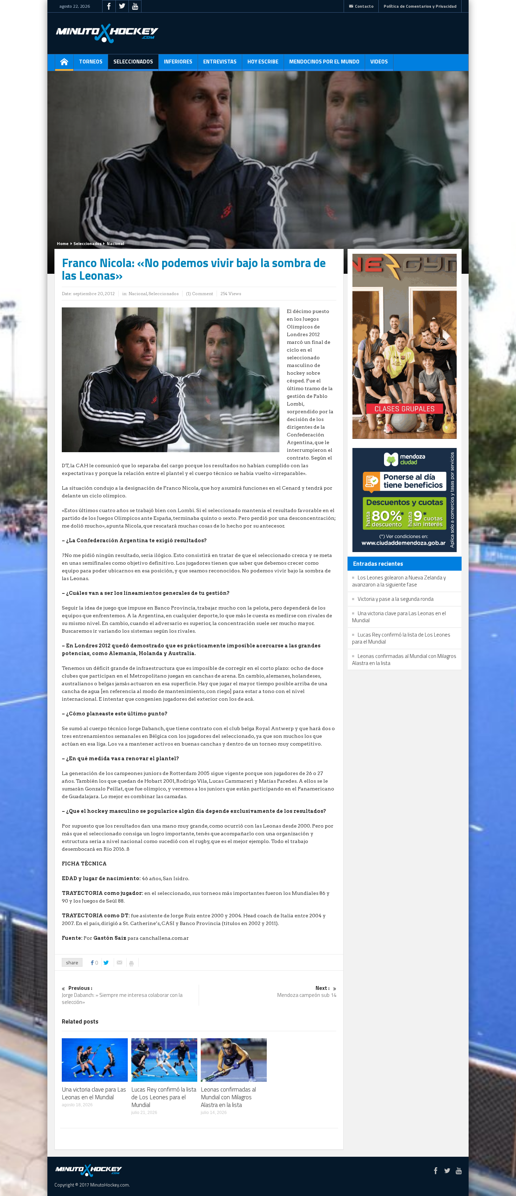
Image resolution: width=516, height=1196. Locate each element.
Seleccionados (133, 61)
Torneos (90, 61)
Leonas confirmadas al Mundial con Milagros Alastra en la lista (228, 1097)
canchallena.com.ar (164, 938)
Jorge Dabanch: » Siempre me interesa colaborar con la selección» (122, 995)
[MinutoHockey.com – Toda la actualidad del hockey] (107, 33)
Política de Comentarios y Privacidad (420, 6)
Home (62, 243)
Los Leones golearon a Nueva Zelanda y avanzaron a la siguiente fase (399, 581)
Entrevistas (220, 61)
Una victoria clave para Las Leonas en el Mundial (94, 1093)
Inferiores (178, 61)
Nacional (115, 243)
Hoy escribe (262, 61)
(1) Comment (199, 293)
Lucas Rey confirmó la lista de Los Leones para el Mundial (163, 1097)
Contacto (364, 6)
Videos (379, 61)
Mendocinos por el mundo (324, 61)
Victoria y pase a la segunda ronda (396, 599)
